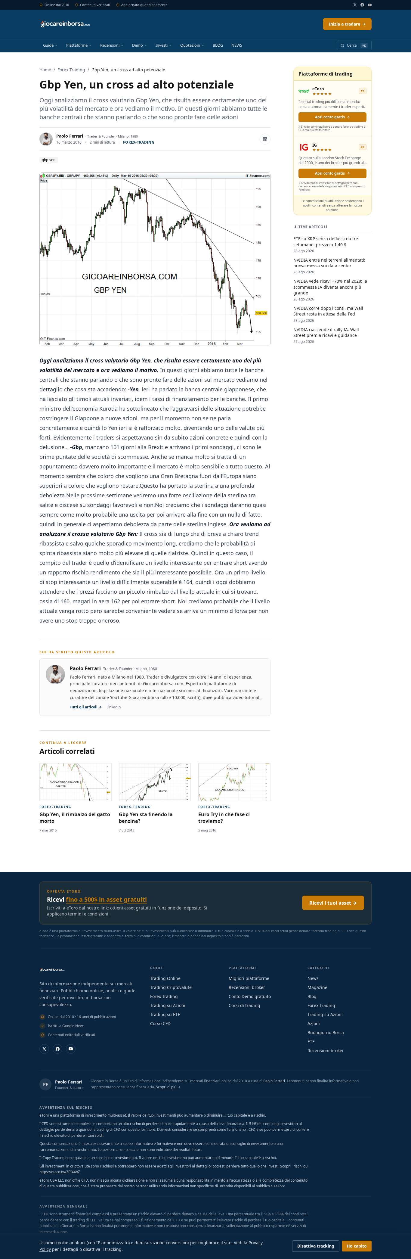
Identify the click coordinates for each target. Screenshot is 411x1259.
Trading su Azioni (167, 1005)
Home (45, 70)
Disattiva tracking (315, 1246)
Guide (48, 45)
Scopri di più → (168, 1087)
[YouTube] (370, 5)
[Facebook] (362, 5)
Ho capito (357, 1246)
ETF (310, 1041)
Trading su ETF (165, 1014)
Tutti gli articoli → (86, 707)
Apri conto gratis (330, 117)
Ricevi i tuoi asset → (333, 903)
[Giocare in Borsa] (64, 24)
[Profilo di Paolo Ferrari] (46, 139)
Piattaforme (77, 45)
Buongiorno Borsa (325, 1032)
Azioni (313, 1023)
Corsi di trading (244, 1005)
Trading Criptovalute (171, 987)
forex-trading (138, 142)
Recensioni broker (247, 987)
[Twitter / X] (355, 5)
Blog (312, 996)
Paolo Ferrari (69, 136)
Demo (137, 45)
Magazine (317, 987)
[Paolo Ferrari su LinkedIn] (265, 139)
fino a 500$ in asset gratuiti (106, 899)
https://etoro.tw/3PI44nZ (59, 1171)
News (313, 978)
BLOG (218, 45)
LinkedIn (114, 707)
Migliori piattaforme (249, 978)
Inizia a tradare (344, 24)
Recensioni (109, 45)
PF (45, 1084)
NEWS (236, 45)
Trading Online (165, 978)
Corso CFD (160, 1023)
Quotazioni (190, 45)
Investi (162, 45)
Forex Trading (71, 70)
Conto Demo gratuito (250, 996)
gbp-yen (48, 159)
